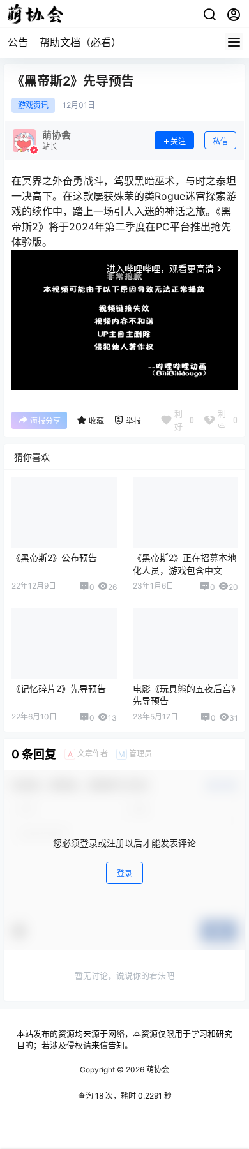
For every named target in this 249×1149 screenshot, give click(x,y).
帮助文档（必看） (80, 42)
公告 (18, 42)
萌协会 (156, 1069)
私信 (220, 141)
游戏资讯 (33, 105)
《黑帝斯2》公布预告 (54, 557)
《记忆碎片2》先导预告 (58, 688)
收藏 (96, 421)
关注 (178, 141)
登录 (124, 873)
